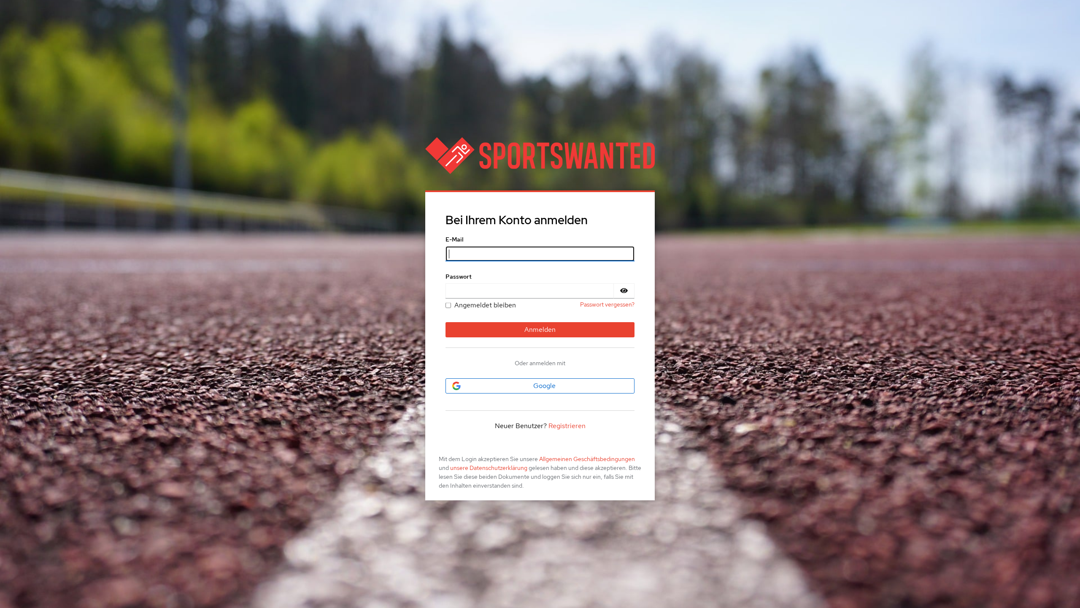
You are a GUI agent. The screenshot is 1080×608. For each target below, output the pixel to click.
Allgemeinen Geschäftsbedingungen (587, 459)
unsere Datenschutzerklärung (488, 468)
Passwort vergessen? (607, 304)
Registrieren (567, 425)
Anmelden (540, 329)
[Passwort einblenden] (623, 291)
